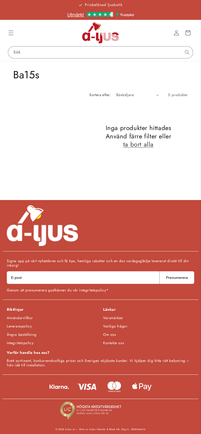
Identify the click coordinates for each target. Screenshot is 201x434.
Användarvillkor (20, 317)
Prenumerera (177, 277)
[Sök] (187, 52)
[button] (11, 33)
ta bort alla (138, 144)
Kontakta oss (113, 342)
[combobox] (100, 52)
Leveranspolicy (19, 326)
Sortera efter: (100, 94)
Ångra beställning (21, 334)
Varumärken (113, 317)
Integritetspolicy (20, 342)
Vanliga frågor (115, 326)
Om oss (109, 334)
